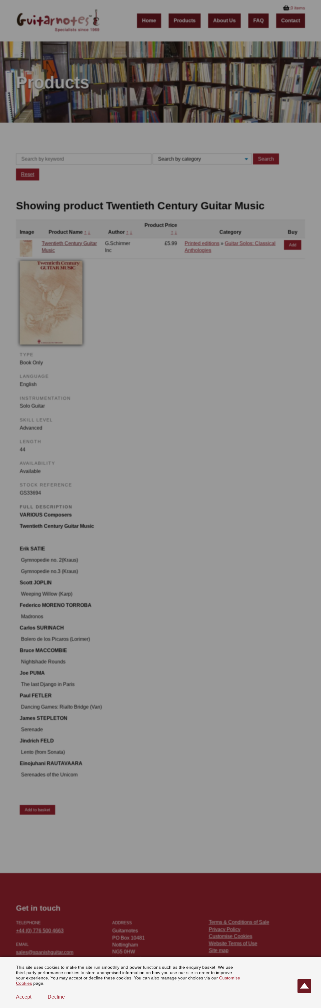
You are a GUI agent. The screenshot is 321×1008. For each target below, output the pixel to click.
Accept (23, 997)
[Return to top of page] (304, 986)
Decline (56, 997)
